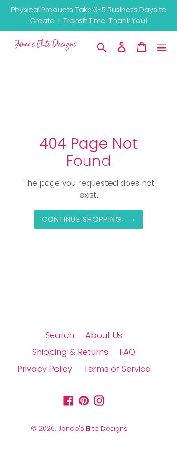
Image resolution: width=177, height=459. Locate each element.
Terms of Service (117, 368)
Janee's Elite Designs (93, 428)
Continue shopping (82, 219)
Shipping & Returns (70, 352)
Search (59, 335)
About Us (103, 335)
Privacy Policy (44, 368)
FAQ (127, 352)
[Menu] (162, 46)
